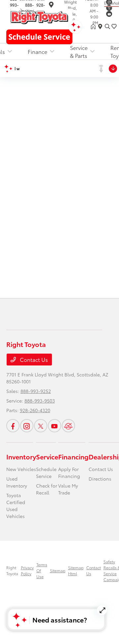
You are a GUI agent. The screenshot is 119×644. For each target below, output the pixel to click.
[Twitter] (109, 8)
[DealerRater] (68, 425)
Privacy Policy (27, 570)
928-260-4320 (35, 410)
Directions (100, 478)
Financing (73, 456)
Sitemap (57, 570)
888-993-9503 (39, 400)
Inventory (21, 456)
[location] (51, 5)
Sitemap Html (76, 570)
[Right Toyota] (39, 15)
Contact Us (33, 359)
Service (47, 456)
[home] (94, 26)
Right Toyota (12, 570)
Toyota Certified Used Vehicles (15, 505)
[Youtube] (109, 14)
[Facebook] (13, 425)
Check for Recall (46, 489)
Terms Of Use (41, 570)
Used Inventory (16, 482)
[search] (107, 26)
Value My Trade (68, 489)
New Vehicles (21, 469)
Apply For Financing (69, 472)
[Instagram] (26, 425)
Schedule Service (46, 472)
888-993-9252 (35, 391)
